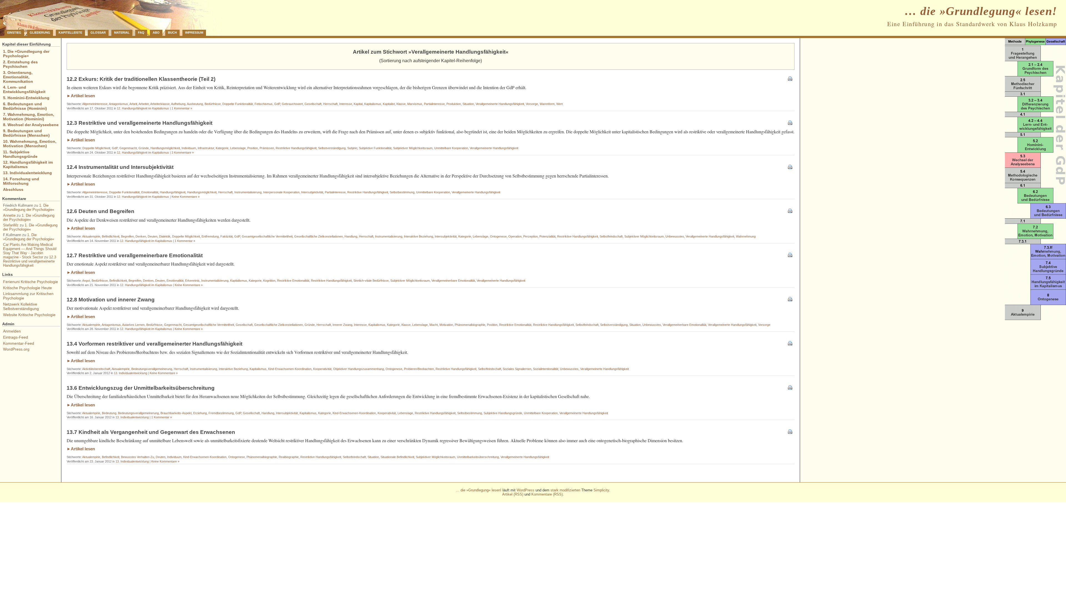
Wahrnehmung (746, 236)
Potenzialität (547, 236)
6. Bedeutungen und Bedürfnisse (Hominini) (25, 106)
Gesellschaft (313, 104)
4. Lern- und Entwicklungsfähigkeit (24, 89)
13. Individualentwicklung (130, 373)
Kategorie (222, 148)
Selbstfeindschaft (611, 236)
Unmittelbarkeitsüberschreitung (478, 457)
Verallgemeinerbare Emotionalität (453, 280)
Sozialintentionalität (545, 369)
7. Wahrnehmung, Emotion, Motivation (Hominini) (28, 116)
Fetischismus (264, 104)
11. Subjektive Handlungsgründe (20, 154)
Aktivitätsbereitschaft (96, 369)
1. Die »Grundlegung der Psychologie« (26, 53)
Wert (559, 104)
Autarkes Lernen (133, 324)
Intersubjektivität (312, 192)
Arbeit (133, 104)
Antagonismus (118, 104)
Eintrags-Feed (15, 337)
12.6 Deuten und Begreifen (100, 211)
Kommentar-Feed (18, 343)
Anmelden (12, 331)
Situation (468, 104)
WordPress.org (16, 349)
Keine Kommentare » (186, 196)
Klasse (401, 104)
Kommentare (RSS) (547, 494)
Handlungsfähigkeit (172, 192)
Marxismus (414, 104)
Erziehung (200, 413)
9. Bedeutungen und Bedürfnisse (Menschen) (26, 133)
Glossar (98, 32)
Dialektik (164, 236)
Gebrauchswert (292, 104)
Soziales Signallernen (517, 369)
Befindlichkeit (110, 236)
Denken (140, 236)
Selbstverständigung (332, 148)
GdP (277, 104)
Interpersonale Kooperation (281, 192)
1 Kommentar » (182, 108)
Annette (9, 215)
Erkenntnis (192, 280)
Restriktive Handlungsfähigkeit (296, 148)
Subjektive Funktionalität (375, 148)
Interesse (345, 104)
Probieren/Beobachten (419, 369)
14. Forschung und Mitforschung (21, 181)
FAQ (141, 32)
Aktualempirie (91, 236)
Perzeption (530, 236)
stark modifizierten (565, 490)
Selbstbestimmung (402, 192)
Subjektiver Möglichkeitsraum (413, 148)
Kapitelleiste (70, 32)
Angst (86, 280)
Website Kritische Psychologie (29, 314)
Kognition (269, 280)
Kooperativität (322, 369)
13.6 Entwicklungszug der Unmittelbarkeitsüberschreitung (141, 388)
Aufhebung (178, 104)
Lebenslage (238, 148)
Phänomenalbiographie (470, 324)
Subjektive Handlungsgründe (503, 413)
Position (252, 148)
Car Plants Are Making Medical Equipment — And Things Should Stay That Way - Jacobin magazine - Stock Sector (29, 250)
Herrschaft (330, 104)
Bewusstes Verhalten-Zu (137, 457)
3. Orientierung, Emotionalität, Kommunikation (18, 77)
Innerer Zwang (342, 324)
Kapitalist (389, 104)
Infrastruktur (206, 148)
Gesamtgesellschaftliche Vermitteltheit (267, 236)
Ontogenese (498, 236)
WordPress (525, 490)
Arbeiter (144, 104)
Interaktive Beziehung (418, 236)
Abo (156, 32)
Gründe (144, 148)
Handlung (351, 236)
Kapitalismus (372, 104)
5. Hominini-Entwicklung (26, 98)
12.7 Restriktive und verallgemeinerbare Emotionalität (135, 255)
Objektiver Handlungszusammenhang (358, 369)
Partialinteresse (434, 104)
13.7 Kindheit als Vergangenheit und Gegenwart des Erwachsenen (151, 432)
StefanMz (11, 225)
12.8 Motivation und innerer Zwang (111, 299)
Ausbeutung (195, 104)
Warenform (547, 104)
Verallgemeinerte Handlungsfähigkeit (500, 104)
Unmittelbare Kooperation (451, 148)
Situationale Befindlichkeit (397, 457)
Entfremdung (210, 236)
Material (122, 32)
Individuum (189, 148)
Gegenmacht (128, 148)
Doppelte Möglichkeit (96, 148)
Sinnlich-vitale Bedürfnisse (371, 280)
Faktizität (226, 236)
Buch (172, 32)
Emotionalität (149, 192)
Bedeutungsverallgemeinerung (151, 369)
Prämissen (267, 148)
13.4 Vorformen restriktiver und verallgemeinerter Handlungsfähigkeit (154, 344)
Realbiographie (289, 457)
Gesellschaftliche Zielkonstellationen (318, 236)
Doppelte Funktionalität (237, 104)
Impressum (194, 32)
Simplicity (601, 490)
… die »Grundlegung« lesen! (981, 11)
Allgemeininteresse (94, 104)
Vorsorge (532, 104)
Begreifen (127, 236)
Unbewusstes (674, 236)
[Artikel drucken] (790, 79)
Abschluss (13, 189)
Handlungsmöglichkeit (165, 148)
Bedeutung (109, 413)
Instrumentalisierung (248, 192)
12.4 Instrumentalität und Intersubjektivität (120, 167)
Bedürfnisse (213, 104)
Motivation (446, 324)
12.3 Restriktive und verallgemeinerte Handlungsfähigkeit (139, 123)
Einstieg (14, 32)
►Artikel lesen (81, 95)
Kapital (358, 104)
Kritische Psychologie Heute (27, 288)
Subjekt (352, 148)
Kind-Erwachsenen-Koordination (289, 369)
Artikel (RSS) (512, 494)
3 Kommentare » (183, 152)
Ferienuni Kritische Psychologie (30, 281)
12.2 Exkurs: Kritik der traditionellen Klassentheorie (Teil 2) (141, 79)
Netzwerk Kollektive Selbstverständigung (21, 306)
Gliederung (40, 32)
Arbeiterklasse (160, 104)
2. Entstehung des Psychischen (20, 64)
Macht (433, 324)
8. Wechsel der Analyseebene (31, 124)
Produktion (453, 104)
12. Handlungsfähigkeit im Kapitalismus (143, 108)
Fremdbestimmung (221, 413)
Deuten (152, 236)
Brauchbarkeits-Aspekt (176, 413)
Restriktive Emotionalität (293, 280)
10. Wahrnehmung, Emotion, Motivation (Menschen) (29, 143)
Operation (515, 236)
